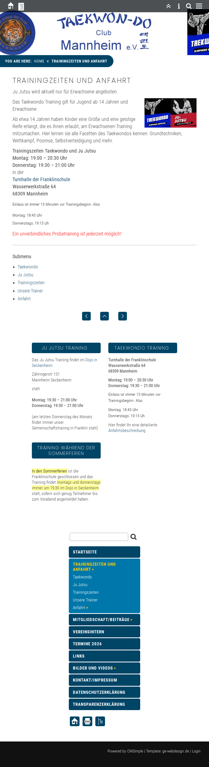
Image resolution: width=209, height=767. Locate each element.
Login (196, 751)
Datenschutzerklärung (99, 692)
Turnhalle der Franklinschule (41, 179)
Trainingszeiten (31, 282)
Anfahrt (24, 298)
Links (79, 656)
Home (39, 61)
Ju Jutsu (25, 274)
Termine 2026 (87, 643)
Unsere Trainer (30, 290)
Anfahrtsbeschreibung (126, 430)
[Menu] (199, 6)
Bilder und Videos (93, 668)
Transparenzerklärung (99, 704)
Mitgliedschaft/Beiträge (101, 619)
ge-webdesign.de (175, 751)
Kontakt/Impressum (95, 680)
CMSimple (135, 751)
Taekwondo (28, 266)
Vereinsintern (88, 631)
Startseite (85, 551)
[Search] (189, 6)
